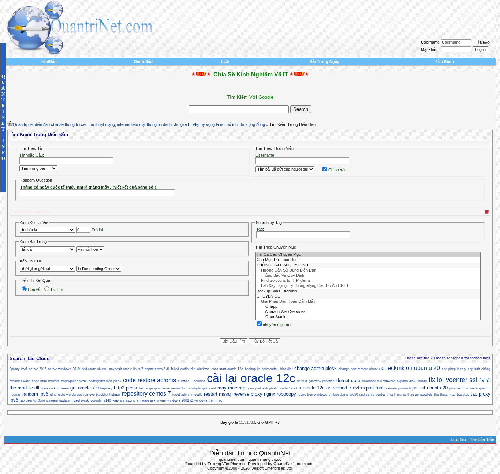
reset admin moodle (187, 394)
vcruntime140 (100, 400)
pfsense (391, 388)
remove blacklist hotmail (101, 394)
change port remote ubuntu (359, 369)
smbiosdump (338, 394)
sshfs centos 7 (377, 394)
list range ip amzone (154, 388)
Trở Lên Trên (482, 439)
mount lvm (179, 388)
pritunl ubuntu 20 (429, 388)
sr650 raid (357, 394)
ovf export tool (368, 388)
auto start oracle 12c (227, 369)
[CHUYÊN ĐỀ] (368, 296)
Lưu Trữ (458, 439)
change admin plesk (315, 368)
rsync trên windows (312, 394)
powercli (404, 388)
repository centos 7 (146, 394)
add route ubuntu (95, 369)
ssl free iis (398, 394)
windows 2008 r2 (180, 400)
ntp (242, 388)
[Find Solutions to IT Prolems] (368, 280)
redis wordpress (70, 394)
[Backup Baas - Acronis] (368, 291)
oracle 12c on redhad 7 (327, 388)
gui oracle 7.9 (84, 388)
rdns (53, 394)
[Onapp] (368, 306)
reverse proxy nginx (254, 394)
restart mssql (218, 394)
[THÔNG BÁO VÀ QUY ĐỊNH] (368, 265)
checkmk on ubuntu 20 (410, 368)
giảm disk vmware (54, 388)
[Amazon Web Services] (368, 311)
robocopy (286, 394)
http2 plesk (125, 388)
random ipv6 (35, 394)
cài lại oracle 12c (251, 378)
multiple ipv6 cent (202, 388)
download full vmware (378, 381)
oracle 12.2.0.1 (290, 388)
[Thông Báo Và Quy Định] (368, 275)
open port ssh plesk (262, 388)
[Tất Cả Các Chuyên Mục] (368, 254)
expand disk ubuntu (412, 381)
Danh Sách (144, 61)
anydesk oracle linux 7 (126, 369)
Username (430, 42)
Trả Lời (56, 289)
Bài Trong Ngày (324, 61)
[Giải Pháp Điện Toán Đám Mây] (368, 301)
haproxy (106, 388)
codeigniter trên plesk (105, 381)
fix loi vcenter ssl (453, 380)
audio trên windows (195, 369)
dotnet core (348, 380)
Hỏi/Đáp (49, 61)
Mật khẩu (429, 49)
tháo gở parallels (420, 394)
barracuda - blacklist (277, 369)
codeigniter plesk (74, 381)
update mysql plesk (74, 400)
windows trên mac (208, 400)
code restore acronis (149, 380)
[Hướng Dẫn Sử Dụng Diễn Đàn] (368, 270)
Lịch (225, 61)
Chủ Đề (34, 289)
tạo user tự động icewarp (39, 400)
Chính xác (337, 170)
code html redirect (46, 381)
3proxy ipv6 (18, 369)
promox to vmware (463, 388)
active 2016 (37, 369)
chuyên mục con (277, 324)
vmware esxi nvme (151, 400)
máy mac (227, 388)
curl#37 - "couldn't (191, 381)
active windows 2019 (64, 369)
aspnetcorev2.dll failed (162, 369)
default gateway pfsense (316, 381)
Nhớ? (485, 43)
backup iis (252, 369)
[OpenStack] (368, 317)
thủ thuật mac (444, 394)
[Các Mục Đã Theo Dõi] (368, 259)
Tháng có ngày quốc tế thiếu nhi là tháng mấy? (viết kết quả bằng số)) (88, 187)
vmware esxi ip (123, 400)
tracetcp (463, 394)
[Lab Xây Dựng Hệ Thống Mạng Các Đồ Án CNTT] (368, 285)
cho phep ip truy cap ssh (461, 369)
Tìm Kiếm (445, 61)
